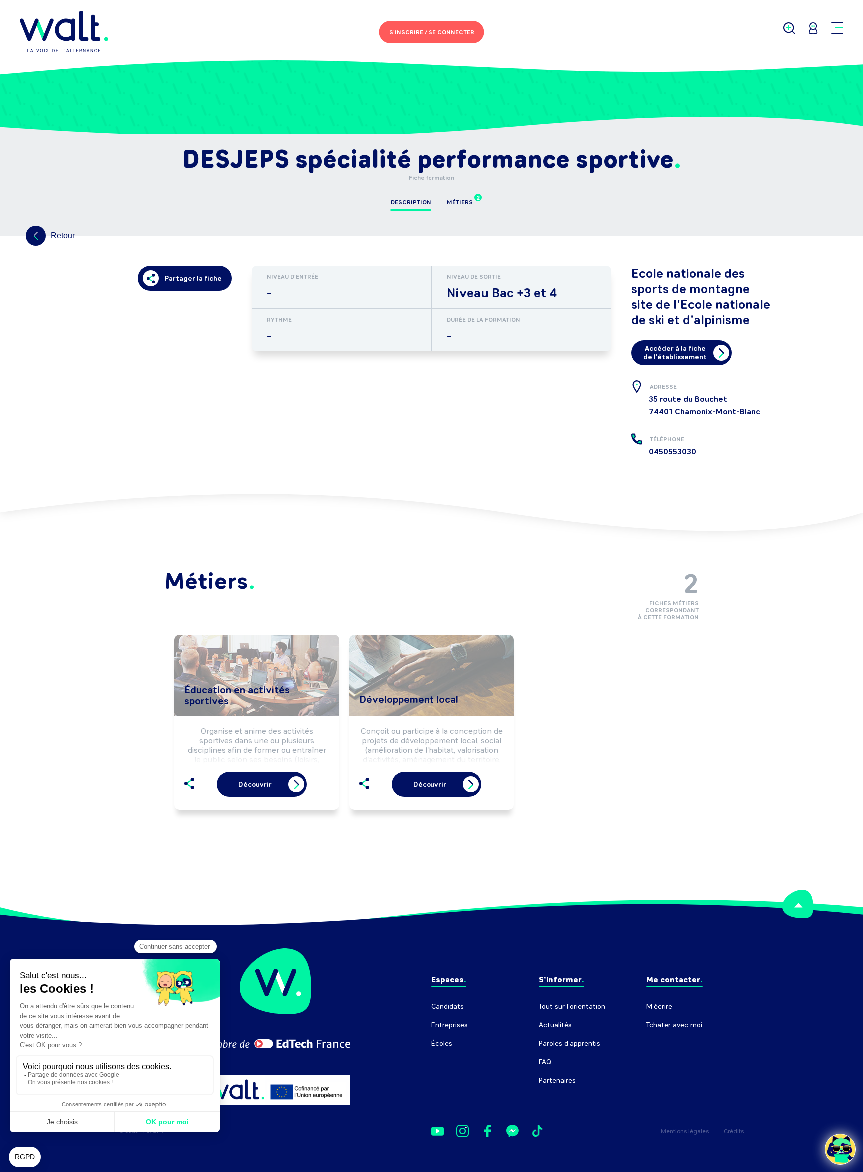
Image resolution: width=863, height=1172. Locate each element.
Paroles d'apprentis (569, 1043)
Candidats (448, 1006)
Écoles (442, 1043)
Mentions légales (685, 1131)
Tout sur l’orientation (572, 1006)
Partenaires (557, 1080)
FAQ (545, 1062)
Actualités (555, 1025)
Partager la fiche (193, 278)
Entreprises (450, 1025)
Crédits (734, 1131)
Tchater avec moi (674, 1025)
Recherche (663, 1043)
